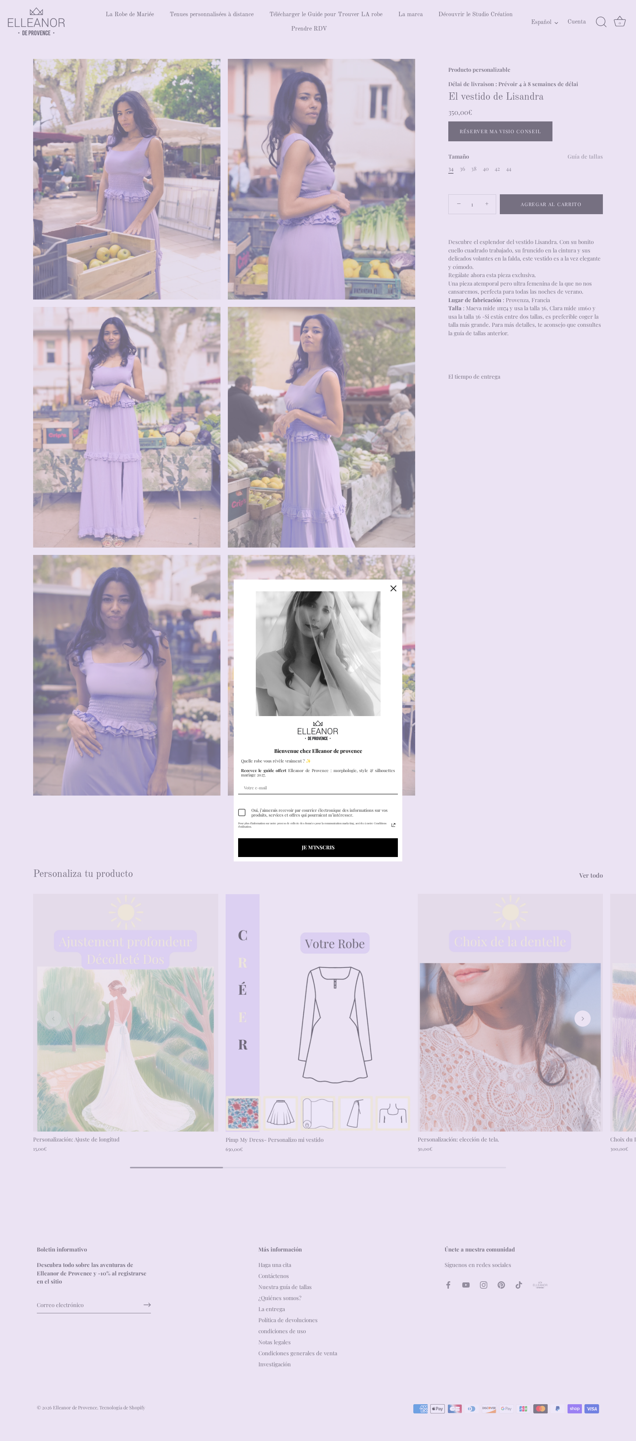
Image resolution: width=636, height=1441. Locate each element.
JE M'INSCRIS (318, 847)
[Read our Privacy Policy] (393, 825)
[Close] (393, 588)
